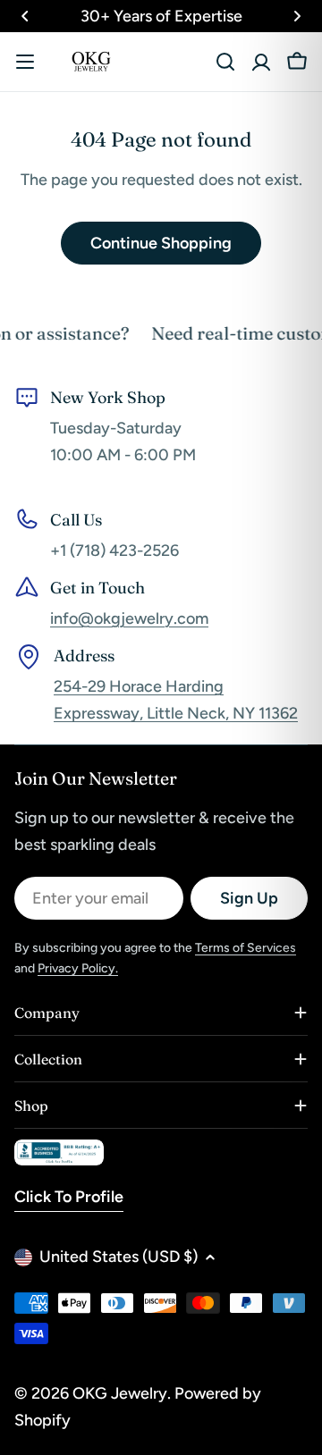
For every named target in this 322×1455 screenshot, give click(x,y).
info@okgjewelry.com (129, 618)
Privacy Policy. (78, 968)
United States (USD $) (118, 1256)
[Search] (225, 61)
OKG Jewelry (119, 1393)
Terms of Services (245, 947)
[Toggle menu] (25, 61)
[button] (25, 16)
